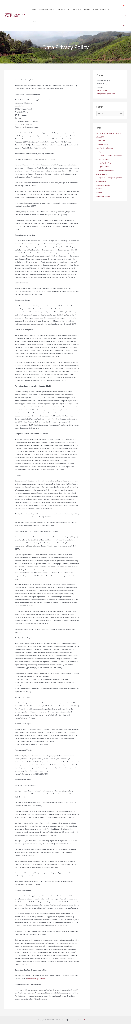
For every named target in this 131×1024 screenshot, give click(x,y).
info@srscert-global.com (36, 979)
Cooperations (103, 144)
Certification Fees (104, 163)
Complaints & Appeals (106, 170)
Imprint (99, 192)
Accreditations (101, 174)
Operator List (101, 181)
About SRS (100, 137)
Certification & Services (104, 148)
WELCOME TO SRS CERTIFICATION (108, 133)
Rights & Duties (103, 167)
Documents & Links (103, 185)
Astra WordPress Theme (84, 1020)
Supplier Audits (103, 159)
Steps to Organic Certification (111, 156)
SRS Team (101, 141)
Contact (99, 189)
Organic (101, 152)
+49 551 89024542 (103, 90)
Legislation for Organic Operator (110, 178)
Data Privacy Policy (103, 196)
